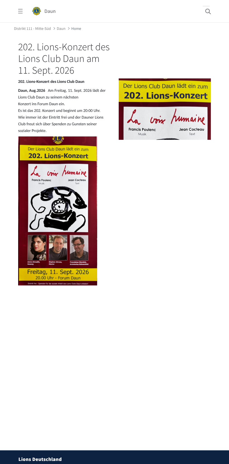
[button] (217, 408)
